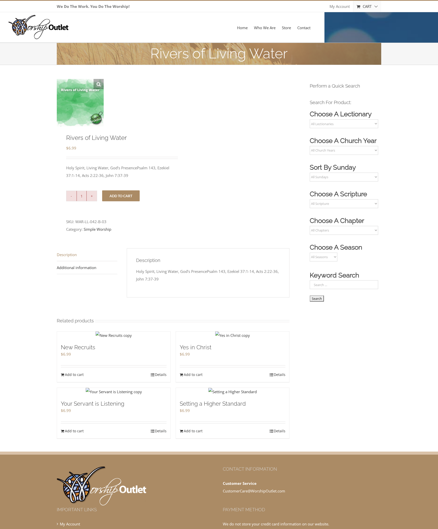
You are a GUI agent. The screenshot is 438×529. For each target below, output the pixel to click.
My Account (70, 523)
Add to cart (121, 196)
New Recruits (78, 347)
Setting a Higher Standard (213, 403)
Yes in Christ (195, 347)
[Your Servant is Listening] (113, 391)
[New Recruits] (113, 335)
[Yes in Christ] (232, 335)
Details (161, 374)
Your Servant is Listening (92, 403)
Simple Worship (97, 229)
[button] (99, 84)
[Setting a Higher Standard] (232, 391)
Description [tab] (67, 254)
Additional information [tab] (76, 267)
